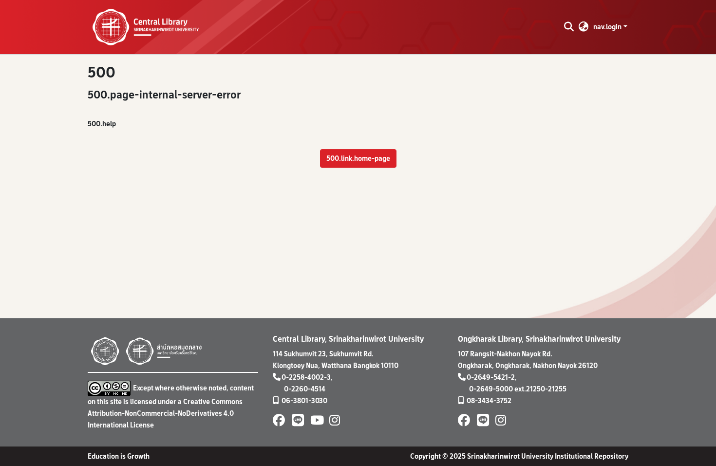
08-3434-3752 (489, 400)
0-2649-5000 (491, 388)
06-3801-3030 (304, 400)
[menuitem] (584, 27)
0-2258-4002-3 (306, 377)
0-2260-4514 (304, 388)
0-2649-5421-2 (491, 377)
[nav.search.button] (569, 27)
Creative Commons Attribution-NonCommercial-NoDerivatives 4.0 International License (165, 413)
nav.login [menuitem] (607, 26)
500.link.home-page (358, 158)
